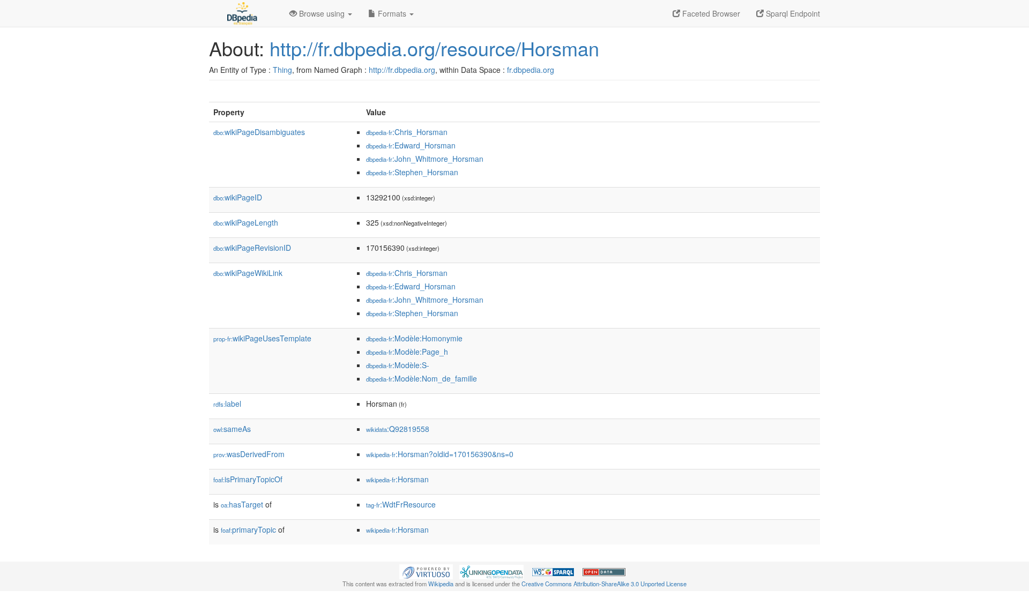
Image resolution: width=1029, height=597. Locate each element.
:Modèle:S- (397, 365)
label (227, 403)
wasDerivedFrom (249, 454)
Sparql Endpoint (792, 13)
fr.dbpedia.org (530, 69)
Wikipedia (440, 583)
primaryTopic (248, 529)
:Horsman (397, 479)
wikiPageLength (245, 222)
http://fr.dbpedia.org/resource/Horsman (434, 48)
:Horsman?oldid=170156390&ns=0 (439, 454)
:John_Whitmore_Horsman (424, 158)
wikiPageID (237, 197)
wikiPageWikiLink (247, 272)
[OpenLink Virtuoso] (426, 570)
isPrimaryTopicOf (247, 479)
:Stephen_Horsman (412, 172)
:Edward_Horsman (411, 145)
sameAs (232, 428)
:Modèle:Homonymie (414, 338)
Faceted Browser (710, 13)
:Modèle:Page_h (407, 351)
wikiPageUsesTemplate (262, 338)
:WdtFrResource (401, 504)
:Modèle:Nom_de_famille (421, 378)
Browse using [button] (322, 13)
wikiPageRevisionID (252, 247)
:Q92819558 (397, 428)
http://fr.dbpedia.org (402, 69)
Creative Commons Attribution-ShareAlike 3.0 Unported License (604, 583)
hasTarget (242, 504)
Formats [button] (392, 13)
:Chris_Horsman (407, 131)
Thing (282, 69)
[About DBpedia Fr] (241, 13)
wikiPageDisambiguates (259, 131)
